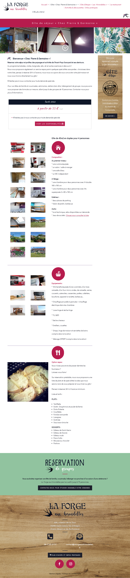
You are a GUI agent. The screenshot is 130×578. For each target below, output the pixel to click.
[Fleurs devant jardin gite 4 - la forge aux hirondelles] (17, 241)
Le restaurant (115, 5)
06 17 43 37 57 (50, 544)
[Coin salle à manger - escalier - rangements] (38, 182)
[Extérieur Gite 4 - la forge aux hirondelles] (38, 227)
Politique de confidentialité (71, 574)
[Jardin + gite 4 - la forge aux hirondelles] (38, 256)
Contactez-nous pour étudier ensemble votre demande (65, 488)
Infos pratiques (91, 8)
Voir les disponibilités (48, 123)
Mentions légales (55, 574)
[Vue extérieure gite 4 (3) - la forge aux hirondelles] (38, 241)
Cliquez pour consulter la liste (77, 215)
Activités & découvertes (74, 8)
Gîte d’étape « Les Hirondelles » (93, 5)
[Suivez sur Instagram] (70, 564)
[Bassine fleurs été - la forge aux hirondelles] (17, 256)
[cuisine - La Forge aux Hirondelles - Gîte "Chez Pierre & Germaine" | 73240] (17, 152)
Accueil (44, 5)
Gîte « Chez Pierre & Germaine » (64, 5)
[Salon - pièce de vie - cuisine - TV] (38, 152)
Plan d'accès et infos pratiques (66, 555)
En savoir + (110, 116)
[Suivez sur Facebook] (59, 564)
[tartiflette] (28, 401)
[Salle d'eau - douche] (17, 182)
